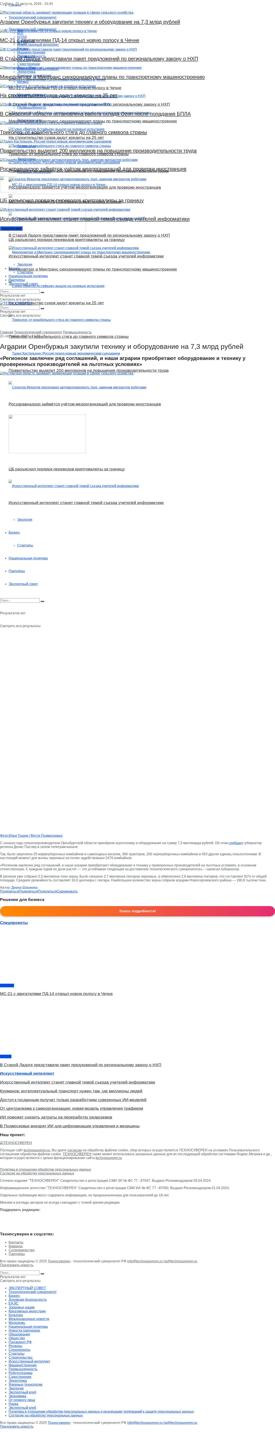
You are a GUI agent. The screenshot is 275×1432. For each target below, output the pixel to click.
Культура (16, 1315)
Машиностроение (23, 1365)
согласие (74, 1150)
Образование (19, 1334)
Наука (13, 1404)
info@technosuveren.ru (145, 1261)
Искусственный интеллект (29, 1361)
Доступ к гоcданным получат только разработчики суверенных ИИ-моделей (73, 1100)
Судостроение (20, 1377)
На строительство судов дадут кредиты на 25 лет (59, 95)
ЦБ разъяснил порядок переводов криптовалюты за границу (72, 200)
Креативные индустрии (27, 1311)
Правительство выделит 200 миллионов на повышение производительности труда (98, 151)
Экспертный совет (23, 284)
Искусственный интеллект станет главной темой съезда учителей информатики (94, 219)
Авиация (7, 985)
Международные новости (29, 1319)
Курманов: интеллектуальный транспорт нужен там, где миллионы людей (71, 1091)
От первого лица (22, 1400)
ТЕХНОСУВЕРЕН (77, 1154)
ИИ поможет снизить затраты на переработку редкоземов (56, 1117)
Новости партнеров (24, 1330)
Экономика (17, 1396)
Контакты (16, 1242)
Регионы (15, 1346)
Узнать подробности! (137, 911)
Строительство (20, 1357)
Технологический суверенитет (38, 332)
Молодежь (17, 1323)
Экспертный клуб (22, 1392)
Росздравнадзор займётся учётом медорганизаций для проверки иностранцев (93, 169)
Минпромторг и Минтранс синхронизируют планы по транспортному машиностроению (102, 77)
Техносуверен (59, 1261)
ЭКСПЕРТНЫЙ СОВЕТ (27, 1288)
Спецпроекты (19, 1350)
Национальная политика (28, 276)
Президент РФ (20, 1342)
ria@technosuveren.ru (180, 1261)
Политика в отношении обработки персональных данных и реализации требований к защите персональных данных (101, 1411)
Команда (16, 1246)
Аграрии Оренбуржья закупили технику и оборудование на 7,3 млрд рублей (90, 22)
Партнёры (17, 280)
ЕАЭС (13, 1303)
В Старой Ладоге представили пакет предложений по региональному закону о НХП (99, 59)
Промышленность (77, 332)
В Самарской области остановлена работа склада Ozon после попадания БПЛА (95, 114)
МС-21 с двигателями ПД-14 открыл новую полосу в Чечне (69, 40)
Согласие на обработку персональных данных (37, 1173)
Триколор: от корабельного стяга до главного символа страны (73, 132)
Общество (17, 1338)
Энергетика (18, 1380)
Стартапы (25, 272)
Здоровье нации (22, 1307)
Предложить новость (16, 1265)
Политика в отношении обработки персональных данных (45, 1169)
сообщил (236, 843)
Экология (24, 264)
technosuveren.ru (37, 1150)
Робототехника (20, 1373)
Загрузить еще (11, 228)
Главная (6, 332)
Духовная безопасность (28, 1299)
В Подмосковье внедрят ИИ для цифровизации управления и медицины (70, 1126)
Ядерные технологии (25, 1384)
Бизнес (14, 268)
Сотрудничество (22, 1250)
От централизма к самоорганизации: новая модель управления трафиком (71, 1108)
